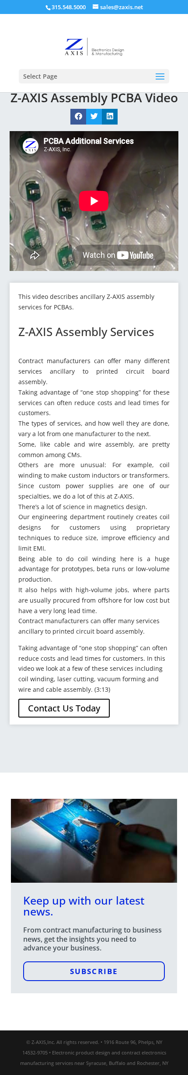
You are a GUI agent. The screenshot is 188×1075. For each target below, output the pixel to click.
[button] (78, 117)
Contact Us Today (64, 708)
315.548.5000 (69, 7)
